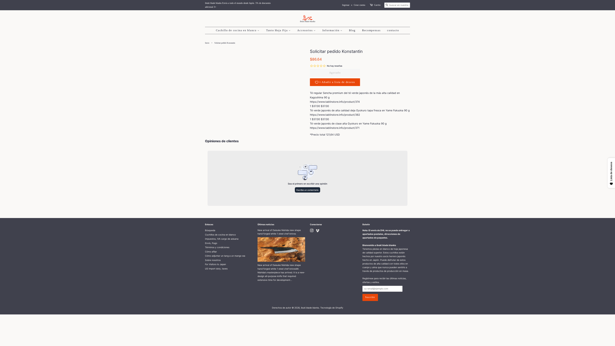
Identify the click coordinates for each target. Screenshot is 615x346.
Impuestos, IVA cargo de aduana (221, 239)
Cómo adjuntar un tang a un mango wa (225, 256)
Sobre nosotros (213, 260)
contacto (393, 30)
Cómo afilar (211, 251)
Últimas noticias (266, 224)
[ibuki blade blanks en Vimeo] (317, 231)
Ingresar (345, 5)
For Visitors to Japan (215, 264)
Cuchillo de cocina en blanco (236, 30)
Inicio (207, 43)
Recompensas (371, 30)
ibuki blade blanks (310, 307)
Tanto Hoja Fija (277, 30)
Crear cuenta (359, 5)
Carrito (377, 5)
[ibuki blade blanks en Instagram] (311, 231)
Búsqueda (210, 230)
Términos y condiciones (217, 247)
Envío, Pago (211, 243)
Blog (352, 30)
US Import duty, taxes (216, 268)
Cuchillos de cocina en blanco (220, 234)
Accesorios (305, 30)
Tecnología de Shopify (331, 307)
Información (331, 30)
